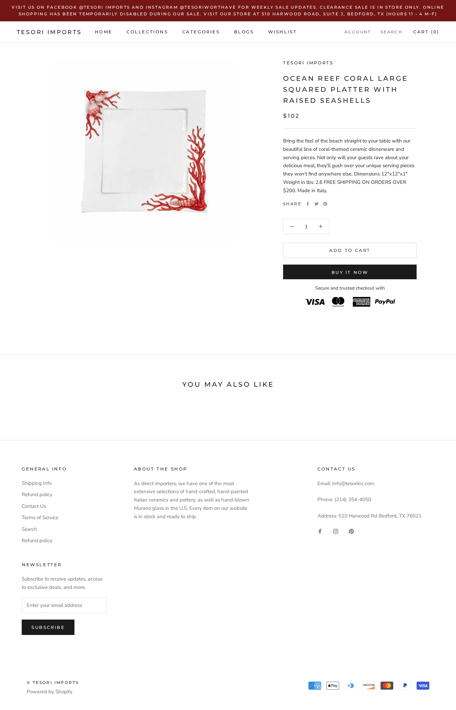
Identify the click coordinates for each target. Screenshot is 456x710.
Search (392, 31)
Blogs (244, 31)
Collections (147, 31)
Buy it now (350, 272)
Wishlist (282, 31)
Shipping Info (37, 483)
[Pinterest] (325, 204)
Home (103, 31)
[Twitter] (316, 204)
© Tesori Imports (53, 682)
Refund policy (37, 494)
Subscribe (48, 627)
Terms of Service (40, 517)
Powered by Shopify (49, 691)
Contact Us (34, 506)
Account (358, 31)
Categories (201, 31)
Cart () (426, 31)
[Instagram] (335, 531)
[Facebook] (308, 204)
